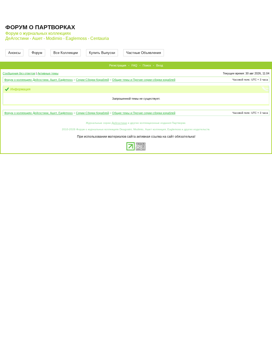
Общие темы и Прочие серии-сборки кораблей (143, 79)
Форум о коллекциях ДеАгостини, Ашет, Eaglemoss (38, 79)
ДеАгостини (119, 122)
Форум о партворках (40, 27)
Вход (159, 65)
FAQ (134, 65)
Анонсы (14, 53)
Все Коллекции (65, 53)
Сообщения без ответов (19, 73)
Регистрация (117, 65)
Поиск (147, 65)
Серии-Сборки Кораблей (92, 79)
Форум (37, 53)
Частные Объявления (143, 53)
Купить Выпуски (102, 53)
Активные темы (47, 73)
